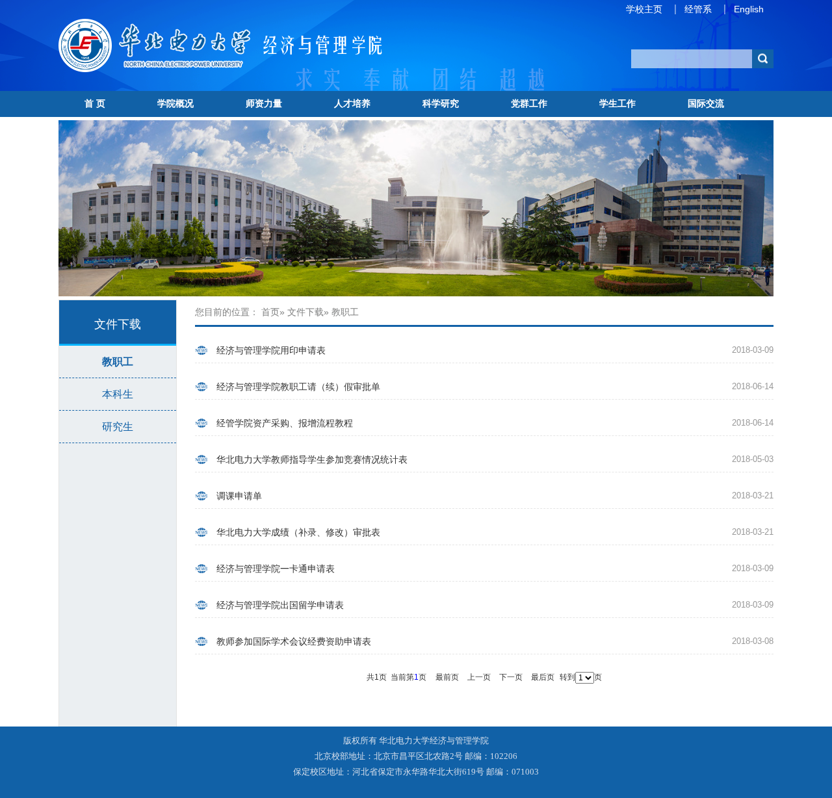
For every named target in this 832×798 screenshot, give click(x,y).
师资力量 (264, 103)
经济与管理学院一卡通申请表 (275, 568)
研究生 (117, 426)
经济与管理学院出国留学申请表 (280, 605)
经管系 (698, 9)
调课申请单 (239, 496)
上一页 (479, 677)
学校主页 (644, 9)
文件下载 (305, 312)
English (749, 9)
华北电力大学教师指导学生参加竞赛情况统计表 (312, 459)
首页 (270, 312)
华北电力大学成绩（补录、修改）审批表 (298, 532)
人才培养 (352, 103)
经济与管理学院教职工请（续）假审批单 (298, 386)
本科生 (117, 394)
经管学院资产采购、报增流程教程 (284, 423)
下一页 (511, 677)
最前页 (447, 677)
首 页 (94, 103)
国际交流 (706, 103)
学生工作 (617, 103)
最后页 (542, 677)
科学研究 (440, 103)
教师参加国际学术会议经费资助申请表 (293, 641)
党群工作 (529, 103)
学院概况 (175, 103)
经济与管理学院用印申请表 (271, 350)
